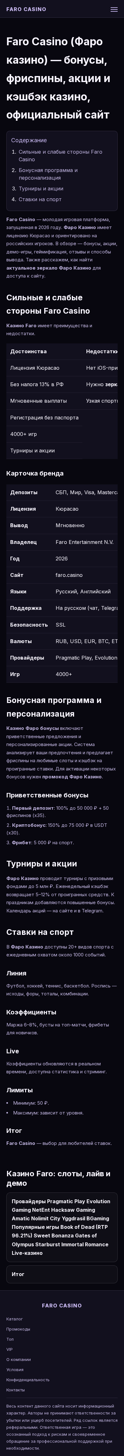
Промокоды (18, 1328)
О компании (18, 1359)
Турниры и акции (41, 188)
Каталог (14, 1318)
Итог (18, 1274)
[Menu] (114, 9)
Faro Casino (26, 9)
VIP (9, 1349)
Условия (15, 1369)
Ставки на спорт (40, 199)
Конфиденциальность (28, 1379)
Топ (10, 1339)
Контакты (15, 1389)
